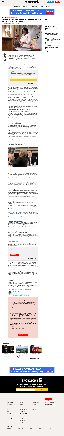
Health (21, 407)
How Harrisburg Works (24, 409)
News (21, 398)
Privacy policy (55, 434)
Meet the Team (10, 402)
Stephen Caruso (17, 291)
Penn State (22, 415)
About (41, 6)
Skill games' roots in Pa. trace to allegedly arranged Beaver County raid (7, 356)
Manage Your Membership (50, 402)
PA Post (34, 400)
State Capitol (22, 418)
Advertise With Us (11, 418)
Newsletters (35, 398)
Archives (21, 422)
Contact (9, 415)
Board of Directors (11, 404)
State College (25, 6)
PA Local (34, 404)
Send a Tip (9, 416)
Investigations (17, 6)
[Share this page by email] (5, 54)
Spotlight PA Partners (11, 406)
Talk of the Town (35, 409)
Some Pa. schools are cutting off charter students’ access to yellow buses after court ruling (35, 356)
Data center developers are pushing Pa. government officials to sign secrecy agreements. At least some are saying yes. (21, 358)
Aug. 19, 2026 (18, 345)
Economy (22, 400)
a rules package (13, 101)
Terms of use (51, 434)
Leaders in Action (48, 406)
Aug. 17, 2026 (32, 345)
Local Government (23, 413)
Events (21, 406)
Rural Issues (22, 416)
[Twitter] (23, 295)
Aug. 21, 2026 (4, 345)
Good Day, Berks (35, 406)
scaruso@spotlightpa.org (18, 295)
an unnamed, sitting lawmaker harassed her (18, 213)
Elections (22, 402)
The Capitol (4, 17)
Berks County (34, 6)
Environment (22, 404)
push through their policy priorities (15, 221)
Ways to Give (47, 400)
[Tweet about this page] (5, 60)
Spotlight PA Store (48, 407)
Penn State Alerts (35, 407)
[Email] (13, 295)
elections (48, 6)
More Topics (22, 420)
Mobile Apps (9, 413)
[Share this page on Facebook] (5, 57)
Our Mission (9, 400)
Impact (8, 407)
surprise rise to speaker (15, 132)
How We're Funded (48, 404)
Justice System (23, 411)
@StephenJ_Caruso (27, 295)
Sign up (41, 389)
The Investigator (35, 402)
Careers (8, 411)
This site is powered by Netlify (17, 434)
